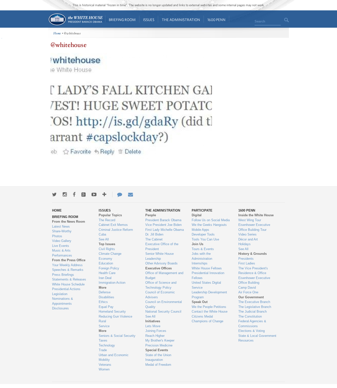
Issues (148, 20)
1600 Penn (216, 20)
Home (75, 19)
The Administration (181, 20)
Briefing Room (122, 20)
